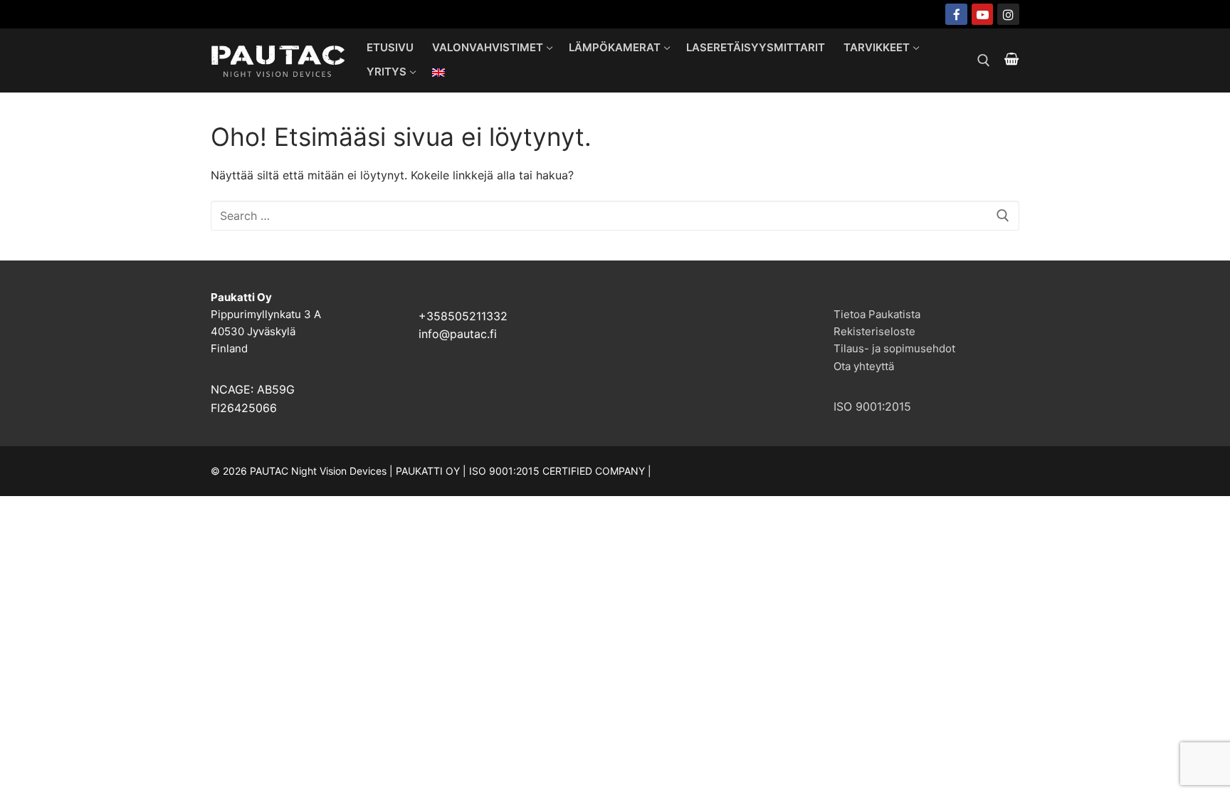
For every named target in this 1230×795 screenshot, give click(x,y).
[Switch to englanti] (438, 72)
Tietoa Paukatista (877, 314)
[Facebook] (956, 15)
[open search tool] (983, 60)
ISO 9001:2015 (872, 406)
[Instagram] (1008, 15)
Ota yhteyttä (864, 366)
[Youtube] (983, 15)
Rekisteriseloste (874, 331)
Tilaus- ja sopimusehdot (894, 348)
